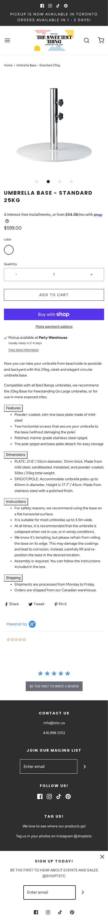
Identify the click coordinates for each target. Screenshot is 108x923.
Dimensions (15, 454)
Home (8, 65)
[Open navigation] (7, 40)
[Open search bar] (86, 40)
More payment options (54, 326)
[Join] (84, 766)
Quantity (10, 264)
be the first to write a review (54, 686)
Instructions (16, 501)
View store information (23, 350)
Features (13, 408)
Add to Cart (54, 295)
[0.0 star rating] (35, 640)
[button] (54, 125)
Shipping (13, 578)
